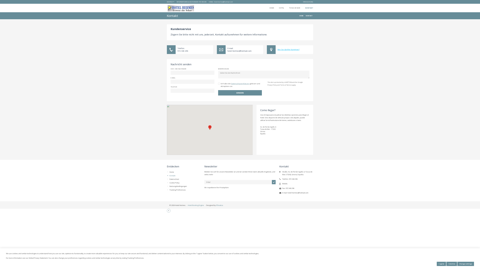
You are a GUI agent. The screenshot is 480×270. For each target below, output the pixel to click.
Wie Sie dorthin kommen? (289, 49)
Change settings (465, 264)
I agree (441, 264)
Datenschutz (174, 179)
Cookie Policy (175, 183)
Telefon (174, 87)
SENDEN (240, 93)
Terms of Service (286, 85)
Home (272, 8)
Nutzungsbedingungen (178, 186)
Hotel (281, 8)
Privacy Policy (272, 85)
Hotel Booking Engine (196, 205)
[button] (210, 127)
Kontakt (309, 8)
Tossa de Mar (294, 8)
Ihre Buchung (308, 2)
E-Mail (173, 78)
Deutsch (170, 2)
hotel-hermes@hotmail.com (223, 2)
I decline (451, 264)
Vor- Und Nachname (178, 69)
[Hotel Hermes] (181, 8)
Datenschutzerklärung (240, 83)
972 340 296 (202, 2)
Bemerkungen (223, 69)
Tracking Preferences (178, 190)
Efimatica (219, 205)
